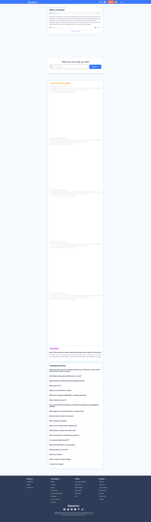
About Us (101, 481)
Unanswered (30, 487)
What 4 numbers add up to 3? (57, 400)
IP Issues (101, 499)
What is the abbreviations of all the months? (62, 445)
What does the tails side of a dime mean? (61, 416)
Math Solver (78, 493)
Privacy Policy (102, 490)
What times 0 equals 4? (56, 454)
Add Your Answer (75, 31)
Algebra (53, 481)
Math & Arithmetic (62, 7)
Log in (122, 2)
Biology (52, 487)
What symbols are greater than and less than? (62, 430)
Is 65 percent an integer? (56, 464)
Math (55, 7)
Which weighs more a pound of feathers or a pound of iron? (66, 411)
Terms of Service (103, 487)
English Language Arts (56, 493)
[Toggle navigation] (100, 1)
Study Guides (78, 490)
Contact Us (102, 484)
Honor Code (78, 484)
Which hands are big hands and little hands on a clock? (65, 376)
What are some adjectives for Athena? (60, 390)
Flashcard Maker (79, 487)
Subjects (51, 7)
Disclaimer (101, 493)
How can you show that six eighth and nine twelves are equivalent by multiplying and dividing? (74, 405)
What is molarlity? (57, 10)
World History (54, 490)
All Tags (29, 484)
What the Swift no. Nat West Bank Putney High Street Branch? (67, 381)
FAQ (76, 496)
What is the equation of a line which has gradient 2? (64, 435)
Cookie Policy (102, 496)
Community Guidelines (80, 481)
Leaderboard (30, 481)
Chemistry (53, 484)
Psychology (53, 496)
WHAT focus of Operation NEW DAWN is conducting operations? (68, 395)
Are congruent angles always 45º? (59, 440)
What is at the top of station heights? (60, 459)
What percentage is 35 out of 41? (58, 450)
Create (110, 2)
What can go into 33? (55, 386)
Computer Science (55, 499)
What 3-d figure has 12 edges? (58, 421)
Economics (53, 502)
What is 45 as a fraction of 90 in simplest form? (63, 426)
